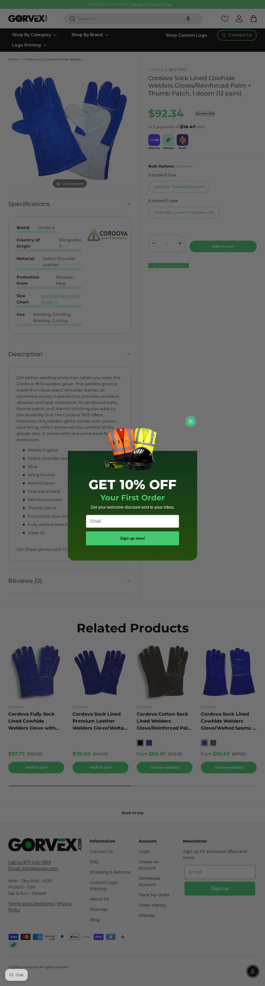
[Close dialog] (190, 421)
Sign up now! (132, 538)
